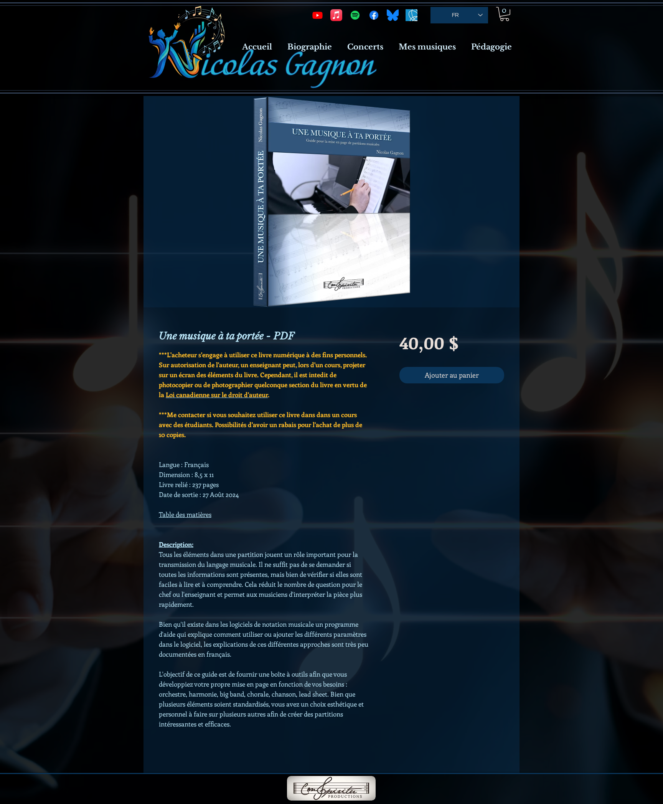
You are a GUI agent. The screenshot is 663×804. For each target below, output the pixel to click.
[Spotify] (355, 15)
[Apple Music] (336, 15)
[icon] (411, 15)
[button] (504, 14)
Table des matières (185, 514)
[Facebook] (374, 15)
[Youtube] (317, 15)
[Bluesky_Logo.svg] (393, 15)
